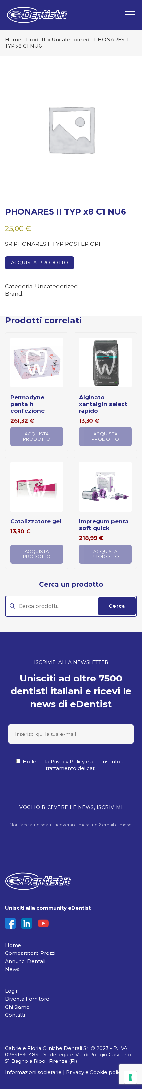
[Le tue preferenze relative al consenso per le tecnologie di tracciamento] (130, 1077)
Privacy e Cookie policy (95, 1072)
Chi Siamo (17, 1007)
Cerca (117, 606)
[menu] (130, 15)
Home (13, 39)
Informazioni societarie (33, 1072)
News (12, 969)
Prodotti (36, 39)
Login (12, 991)
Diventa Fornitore (27, 999)
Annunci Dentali (25, 961)
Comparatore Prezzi (30, 953)
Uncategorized (70, 39)
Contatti (15, 1015)
